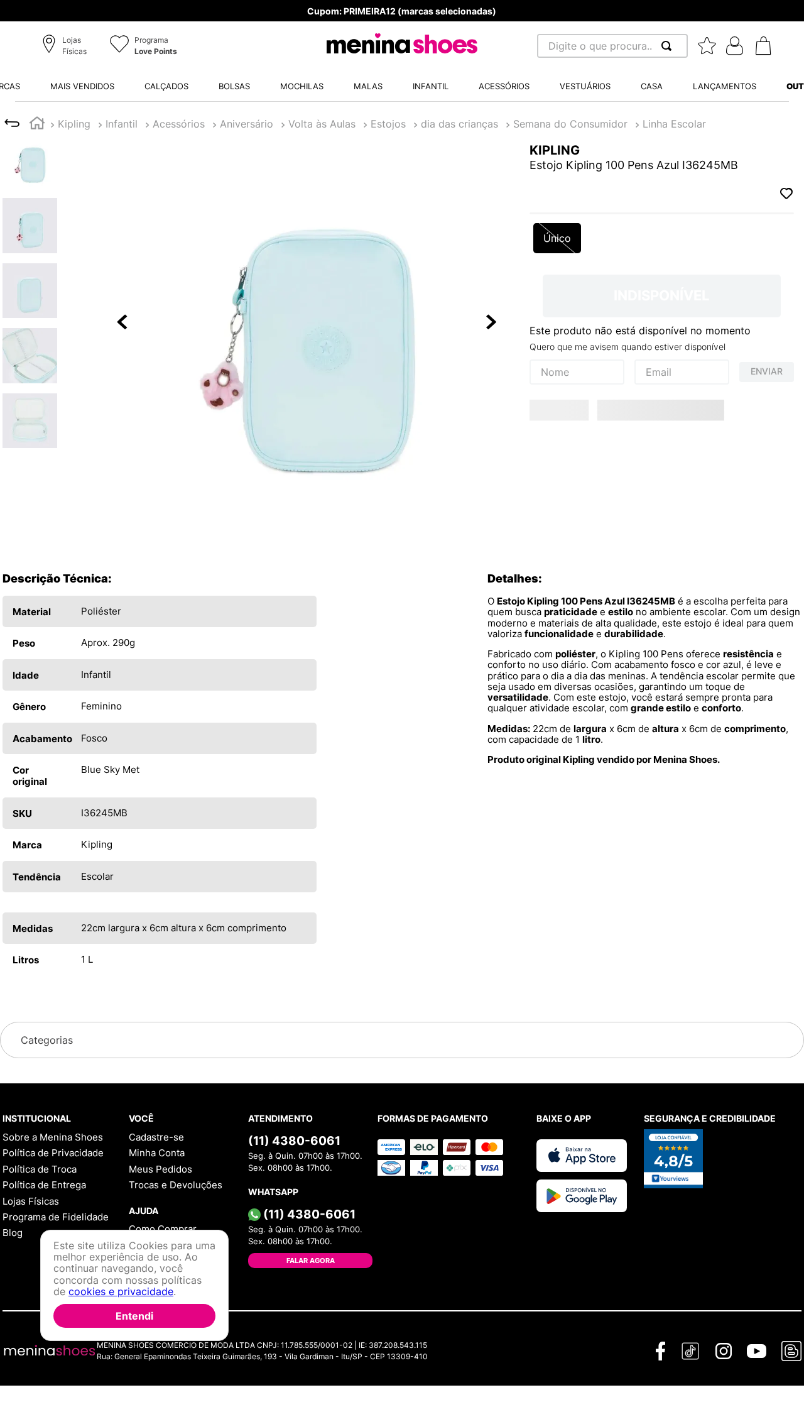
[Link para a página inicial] (37, 124)
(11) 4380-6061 (294, 1140)
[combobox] (612, 46)
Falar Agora (310, 1260)
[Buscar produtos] (668, 46)
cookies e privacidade (120, 1292)
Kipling (74, 124)
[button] (66, 46)
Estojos (123, 124)
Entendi (134, 1316)
